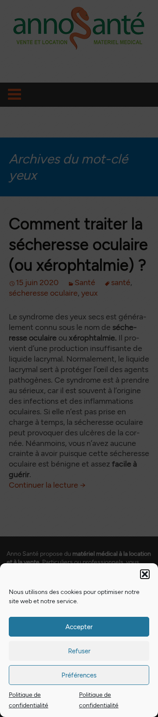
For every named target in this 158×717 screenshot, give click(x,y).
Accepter (79, 627)
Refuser (79, 651)
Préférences (79, 675)
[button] (144, 574)
